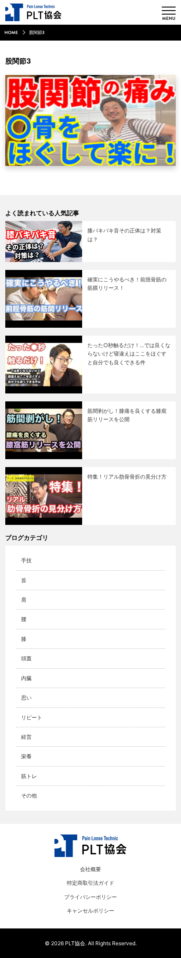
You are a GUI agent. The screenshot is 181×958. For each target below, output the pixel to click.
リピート (31, 717)
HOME (11, 33)
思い (26, 697)
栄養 (26, 756)
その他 (29, 795)
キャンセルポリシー (90, 910)
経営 (26, 736)
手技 (26, 560)
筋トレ (29, 776)
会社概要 (90, 869)
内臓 (26, 678)
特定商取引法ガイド (90, 882)
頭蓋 (26, 658)
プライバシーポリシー (90, 897)
